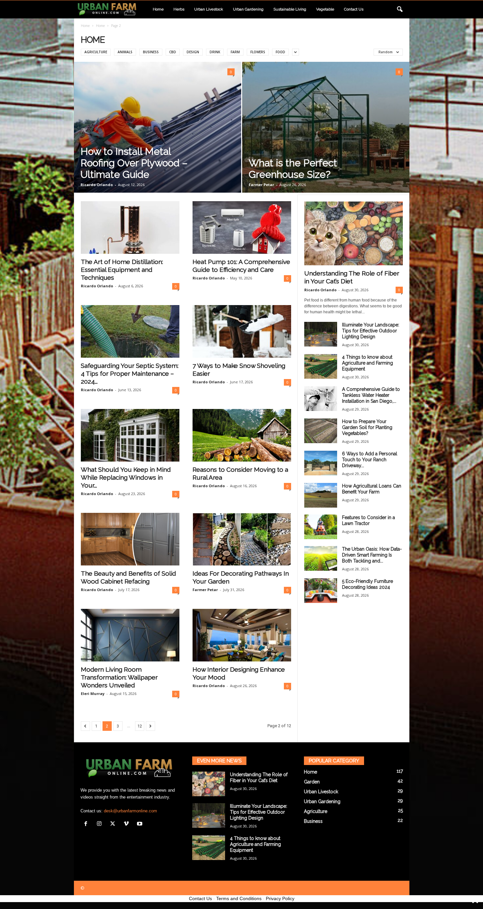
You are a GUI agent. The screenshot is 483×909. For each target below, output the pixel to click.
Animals (125, 52)
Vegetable (325, 9)
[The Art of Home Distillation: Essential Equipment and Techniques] (130, 227)
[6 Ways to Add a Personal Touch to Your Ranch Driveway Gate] (320, 463)
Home (158, 9)
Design (193, 52)
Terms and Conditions (239, 898)
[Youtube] (140, 824)
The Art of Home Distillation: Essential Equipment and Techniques (122, 269)
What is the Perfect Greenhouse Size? (293, 168)
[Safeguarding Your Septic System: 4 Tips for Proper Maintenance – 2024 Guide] (130, 331)
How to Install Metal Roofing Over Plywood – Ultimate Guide (134, 163)
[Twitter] (114, 824)
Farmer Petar (261, 184)
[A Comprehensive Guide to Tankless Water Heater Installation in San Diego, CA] (320, 398)
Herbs (178, 9)
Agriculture (95, 52)
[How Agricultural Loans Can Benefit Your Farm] (320, 495)
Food (280, 52)
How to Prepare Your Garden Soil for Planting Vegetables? (367, 427)
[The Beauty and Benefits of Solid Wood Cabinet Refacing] (130, 539)
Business (151, 52)
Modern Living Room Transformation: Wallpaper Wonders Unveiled (119, 677)
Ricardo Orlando (96, 184)
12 (139, 726)
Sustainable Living (289, 9)
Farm (235, 52)
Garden (312, 781)
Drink (215, 52)
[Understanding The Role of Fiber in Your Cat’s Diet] (353, 233)
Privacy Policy (280, 898)
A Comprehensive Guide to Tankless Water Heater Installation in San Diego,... (371, 395)
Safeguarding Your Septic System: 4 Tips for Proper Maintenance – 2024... (129, 373)
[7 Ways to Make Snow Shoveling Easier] (242, 331)
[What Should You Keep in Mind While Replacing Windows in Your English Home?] (130, 435)
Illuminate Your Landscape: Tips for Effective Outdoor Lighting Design (370, 330)
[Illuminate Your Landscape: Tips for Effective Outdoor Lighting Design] (320, 334)
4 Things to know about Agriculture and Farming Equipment (367, 362)
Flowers (257, 52)
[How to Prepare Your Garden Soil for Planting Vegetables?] (320, 431)
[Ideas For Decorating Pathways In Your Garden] (242, 539)
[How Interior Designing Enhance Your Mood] (242, 635)
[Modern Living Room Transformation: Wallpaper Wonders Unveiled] (130, 635)
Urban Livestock (208, 9)
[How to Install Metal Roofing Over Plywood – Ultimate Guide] (157, 127)
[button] (399, 9)
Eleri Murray (92, 693)
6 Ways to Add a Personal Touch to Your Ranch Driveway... (369, 459)
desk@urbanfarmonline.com (130, 810)
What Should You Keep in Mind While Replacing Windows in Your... (126, 477)
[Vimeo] (127, 824)
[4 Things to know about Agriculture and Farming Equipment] (320, 366)
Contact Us (200, 898)
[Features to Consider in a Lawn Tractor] (320, 526)
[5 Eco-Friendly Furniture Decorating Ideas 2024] (320, 590)
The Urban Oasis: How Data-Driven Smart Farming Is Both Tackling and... (372, 554)
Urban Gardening (248, 9)
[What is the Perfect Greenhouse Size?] (325, 127)
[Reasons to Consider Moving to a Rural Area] (242, 435)
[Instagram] (100, 824)
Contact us (353, 9)
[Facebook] (87, 824)
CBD (172, 52)
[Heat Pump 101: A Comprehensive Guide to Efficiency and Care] (242, 227)
